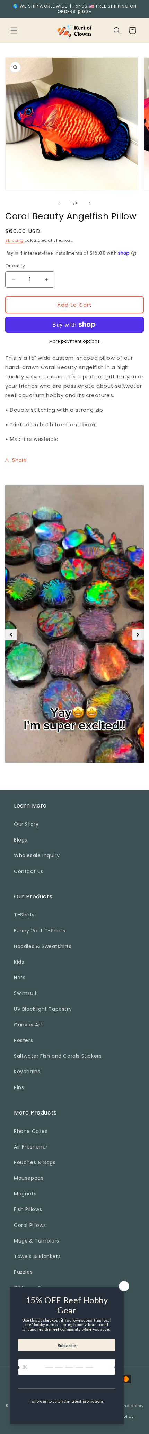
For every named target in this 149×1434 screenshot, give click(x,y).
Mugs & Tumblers (36, 1240)
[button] (13, 30)
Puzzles (23, 1272)
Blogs (20, 839)
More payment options (74, 341)
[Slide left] (59, 203)
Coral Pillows (30, 1225)
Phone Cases (31, 1131)
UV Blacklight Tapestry (43, 1009)
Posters (23, 1040)
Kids (19, 961)
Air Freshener (31, 1146)
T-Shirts (24, 914)
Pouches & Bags (34, 1162)
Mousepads (28, 1178)
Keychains (27, 1071)
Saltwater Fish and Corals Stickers (58, 1055)
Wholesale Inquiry (37, 855)
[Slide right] (89, 203)
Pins (19, 1087)
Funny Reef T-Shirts (39, 930)
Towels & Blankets (37, 1256)
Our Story (26, 824)
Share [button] (19, 459)
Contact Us (28, 871)
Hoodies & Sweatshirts (43, 946)
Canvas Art (28, 1024)
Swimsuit (25, 993)
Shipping (14, 240)
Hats (19, 977)
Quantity (15, 266)
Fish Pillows (28, 1209)
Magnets (25, 1193)
